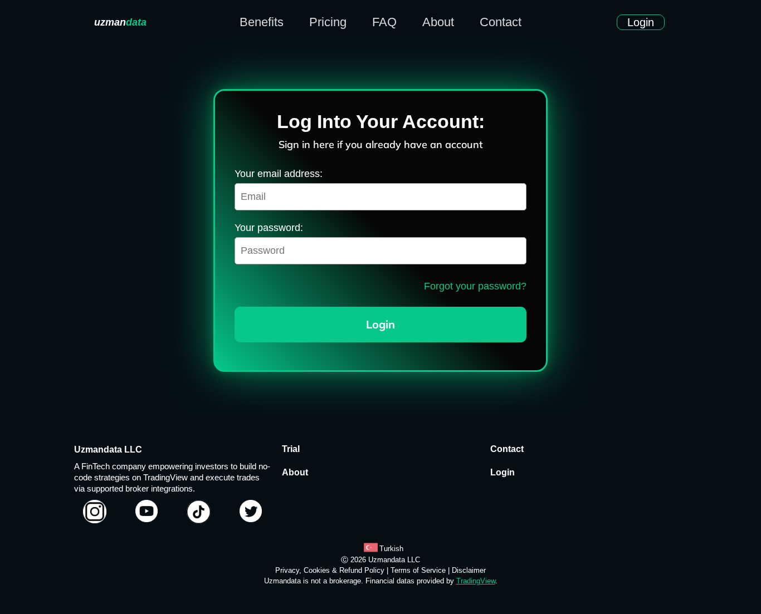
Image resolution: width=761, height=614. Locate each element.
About (438, 22)
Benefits (262, 22)
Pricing (328, 22)
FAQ (384, 22)
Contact (500, 22)
